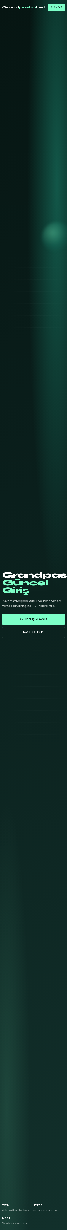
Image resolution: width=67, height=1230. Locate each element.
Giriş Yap (56, 7)
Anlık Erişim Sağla (33, 619)
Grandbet (23, 7)
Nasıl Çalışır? (33, 632)
